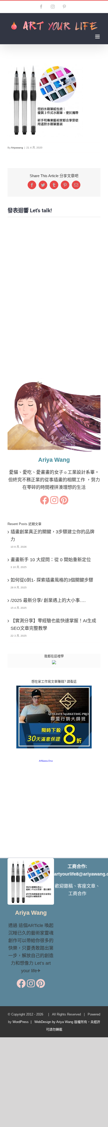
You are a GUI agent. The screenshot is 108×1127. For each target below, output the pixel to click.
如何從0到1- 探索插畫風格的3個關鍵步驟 (52, 580)
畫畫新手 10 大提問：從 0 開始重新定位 (51, 559)
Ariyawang (17, 147)
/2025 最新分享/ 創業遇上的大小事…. (48, 600)
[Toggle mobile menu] (97, 36)
